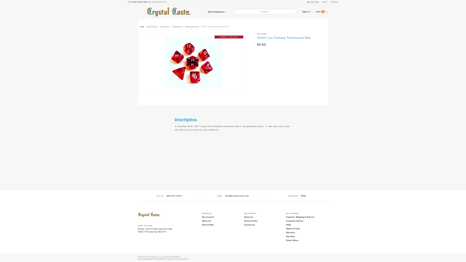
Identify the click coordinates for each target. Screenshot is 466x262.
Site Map (290, 236)
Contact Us (249, 225)
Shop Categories (216, 12)
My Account (208, 217)
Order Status (292, 240)
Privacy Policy (251, 221)
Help (325, 2)
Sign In (305, 11)
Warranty (290, 232)
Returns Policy (293, 228)
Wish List (206, 221)
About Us (248, 217)
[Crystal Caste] (168, 11)
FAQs (303, 196)
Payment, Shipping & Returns (300, 217)
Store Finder (208, 225)
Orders (334, 2)
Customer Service (294, 221)
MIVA (140, 259)
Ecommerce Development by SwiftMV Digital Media (165, 259)
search (266, 12)
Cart (319, 11)
